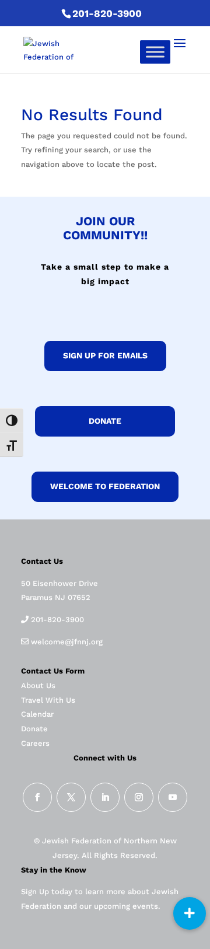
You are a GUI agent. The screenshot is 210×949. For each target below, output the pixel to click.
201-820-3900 (107, 13)
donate (105, 420)
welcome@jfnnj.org (66, 641)
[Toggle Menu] (155, 51)
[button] (189, 913)
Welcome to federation (105, 486)
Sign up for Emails (105, 355)
